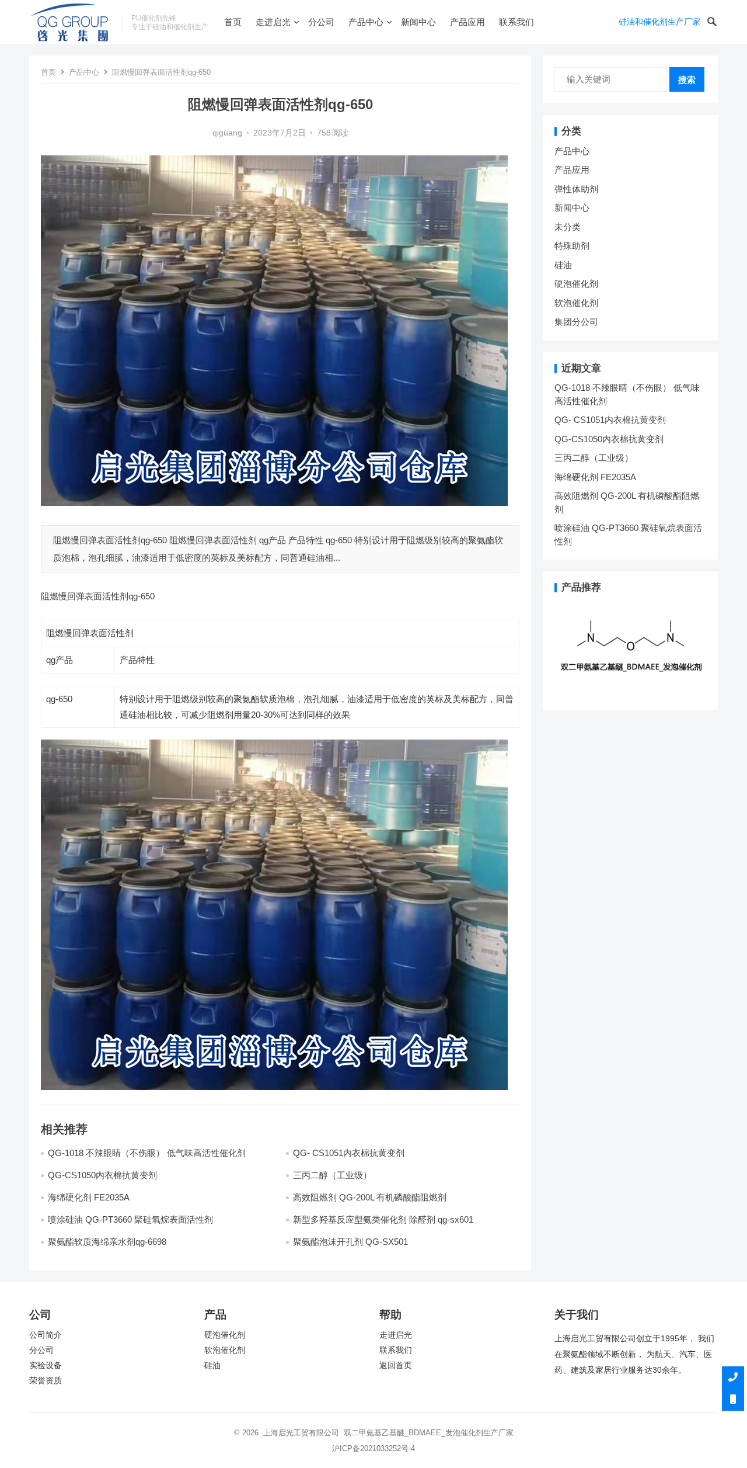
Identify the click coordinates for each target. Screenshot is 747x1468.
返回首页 (395, 1365)
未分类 (567, 227)
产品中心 (365, 22)
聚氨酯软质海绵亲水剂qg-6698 (107, 1242)
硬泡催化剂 (576, 284)
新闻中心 (418, 22)
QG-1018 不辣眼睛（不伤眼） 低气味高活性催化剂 (147, 1153)
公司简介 (45, 1335)
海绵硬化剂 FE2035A (89, 1197)
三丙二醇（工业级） (332, 1175)
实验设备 (45, 1365)
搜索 (687, 80)
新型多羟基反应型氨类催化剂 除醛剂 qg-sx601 (384, 1219)
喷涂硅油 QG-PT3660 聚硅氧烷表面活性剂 (130, 1219)
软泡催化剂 (576, 303)
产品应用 (467, 22)
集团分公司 (576, 322)
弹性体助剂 (576, 189)
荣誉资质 (45, 1380)
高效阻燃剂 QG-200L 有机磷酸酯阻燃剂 (369, 1197)
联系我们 (516, 22)
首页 (233, 22)
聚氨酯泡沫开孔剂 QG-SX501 (351, 1242)
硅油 (563, 265)
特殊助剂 (571, 246)
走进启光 (273, 22)
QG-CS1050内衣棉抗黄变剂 (102, 1175)
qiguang (227, 133)
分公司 (321, 22)
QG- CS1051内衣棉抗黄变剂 (348, 1153)
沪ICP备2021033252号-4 (373, 1448)
